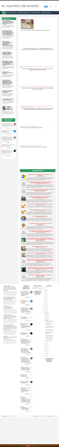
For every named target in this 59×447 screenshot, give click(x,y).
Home (4, 12)
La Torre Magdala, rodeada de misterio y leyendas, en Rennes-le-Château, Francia (7, 53)
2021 (45, 294)
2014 (45, 305)
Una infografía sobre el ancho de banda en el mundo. (40, 204)
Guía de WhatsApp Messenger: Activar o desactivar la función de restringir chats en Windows (40, 182)
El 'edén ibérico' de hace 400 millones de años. (40, 209)
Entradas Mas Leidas (7, 19)
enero (46, 353)
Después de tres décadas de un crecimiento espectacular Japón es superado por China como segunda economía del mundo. (38, 109)
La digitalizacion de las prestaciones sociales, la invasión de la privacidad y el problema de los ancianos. (8, 124)
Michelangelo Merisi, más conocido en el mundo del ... (49, 327)
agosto (46, 319)
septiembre (47, 318)
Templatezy (54, 416)
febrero (46, 351)
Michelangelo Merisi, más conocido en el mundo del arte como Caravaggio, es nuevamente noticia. (38, 69)
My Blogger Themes (42, 416)
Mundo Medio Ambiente (23, 12)
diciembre (47, 313)
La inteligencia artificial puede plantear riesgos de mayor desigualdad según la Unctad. (40, 190)
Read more (11, 134)
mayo (46, 346)
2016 (45, 302)
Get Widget (41, 288)
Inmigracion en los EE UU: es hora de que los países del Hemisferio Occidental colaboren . (37, 89)
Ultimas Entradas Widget (28, 413)
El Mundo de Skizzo (20, 6)
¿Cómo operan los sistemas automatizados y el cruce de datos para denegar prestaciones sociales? (8, 22)
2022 (45, 292)
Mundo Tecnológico (46, 12)
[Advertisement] (28, 39)
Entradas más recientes (25, 165)
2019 (45, 297)
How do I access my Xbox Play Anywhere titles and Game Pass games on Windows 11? (10, 317)
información (28, 445)
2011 (45, 310)
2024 (45, 291)
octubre (46, 316)
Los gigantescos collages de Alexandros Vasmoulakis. (40, 252)
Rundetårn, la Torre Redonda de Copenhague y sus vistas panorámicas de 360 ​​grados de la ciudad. (25, 390)
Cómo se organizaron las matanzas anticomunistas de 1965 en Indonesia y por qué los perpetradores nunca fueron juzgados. (26, 399)
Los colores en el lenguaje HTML (40, 216)
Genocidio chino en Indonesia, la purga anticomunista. (25, 382)
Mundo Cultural (11, 12)
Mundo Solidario (35, 12)
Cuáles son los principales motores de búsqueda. (7, 72)
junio (46, 345)
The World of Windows (7, 314)
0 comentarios (8, 128)
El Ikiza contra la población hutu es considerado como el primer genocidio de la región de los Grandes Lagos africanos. (7, 82)
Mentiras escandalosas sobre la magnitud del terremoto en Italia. (7, 108)
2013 (45, 307)
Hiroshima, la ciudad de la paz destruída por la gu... (49, 338)
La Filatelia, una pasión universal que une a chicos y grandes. (35, 30)
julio (46, 343)
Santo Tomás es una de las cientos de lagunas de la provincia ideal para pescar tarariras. (40, 231)
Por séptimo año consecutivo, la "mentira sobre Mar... (49, 324)
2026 (45, 287)
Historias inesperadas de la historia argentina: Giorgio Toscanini (25, 408)
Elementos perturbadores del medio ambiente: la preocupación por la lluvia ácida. (40, 197)
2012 (45, 309)
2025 (45, 289)
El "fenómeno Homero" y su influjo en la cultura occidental (40, 224)
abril (46, 348)
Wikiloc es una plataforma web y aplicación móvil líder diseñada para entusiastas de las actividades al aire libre (7, 43)
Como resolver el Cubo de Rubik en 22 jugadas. (31, 127)
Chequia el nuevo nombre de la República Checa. (24, 375)
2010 (45, 312)
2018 (45, 299)
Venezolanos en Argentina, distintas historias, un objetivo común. (40, 275)
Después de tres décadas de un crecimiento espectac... (49, 333)
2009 (45, 355)
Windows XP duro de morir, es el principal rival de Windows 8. (40, 175)
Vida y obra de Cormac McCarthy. (40, 246)
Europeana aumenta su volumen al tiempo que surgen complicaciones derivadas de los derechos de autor (40, 268)
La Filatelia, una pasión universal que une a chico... (49, 321)
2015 (45, 304)
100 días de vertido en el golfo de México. (49, 341)
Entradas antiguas (51, 165)
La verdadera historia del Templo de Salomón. (8, 99)
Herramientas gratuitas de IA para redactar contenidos (7, 91)
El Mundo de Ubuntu (7, 285)
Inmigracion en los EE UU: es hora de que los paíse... (49, 330)
